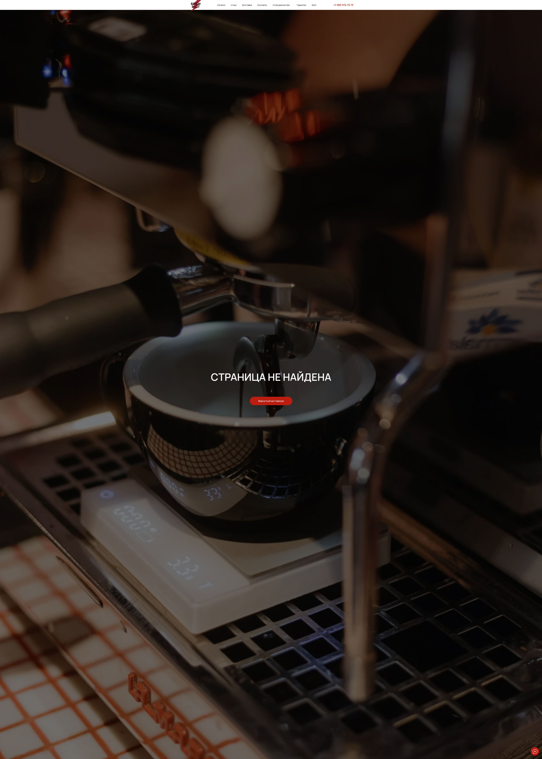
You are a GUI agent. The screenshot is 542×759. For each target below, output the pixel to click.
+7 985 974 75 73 (343, 5)
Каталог (221, 5)
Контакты (262, 5)
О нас (234, 5)
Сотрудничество (281, 5)
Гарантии (301, 5)
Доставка (247, 5)
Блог (314, 5)
